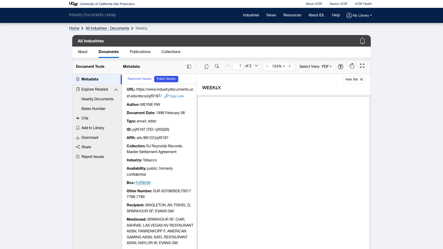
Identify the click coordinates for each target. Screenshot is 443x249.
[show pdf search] (217, 66)
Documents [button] (109, 52)
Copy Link (176, 96)
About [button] (82, 52)
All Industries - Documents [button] (107, 28)
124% (277, 66)
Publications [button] (140, 52)
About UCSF (314, 4)
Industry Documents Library (92, 15)
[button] (359, 16)
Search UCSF (338, 4)
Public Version (166, 78)
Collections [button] (171, 52)
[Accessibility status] (340, 67)
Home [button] (74, 28)
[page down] (256, 66)
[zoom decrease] (267, 66)
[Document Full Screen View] (362, 66)
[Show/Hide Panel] (189, 66)
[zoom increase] (290, 66)
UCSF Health (363, 4)
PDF (325, 67)
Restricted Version (140, 78)
